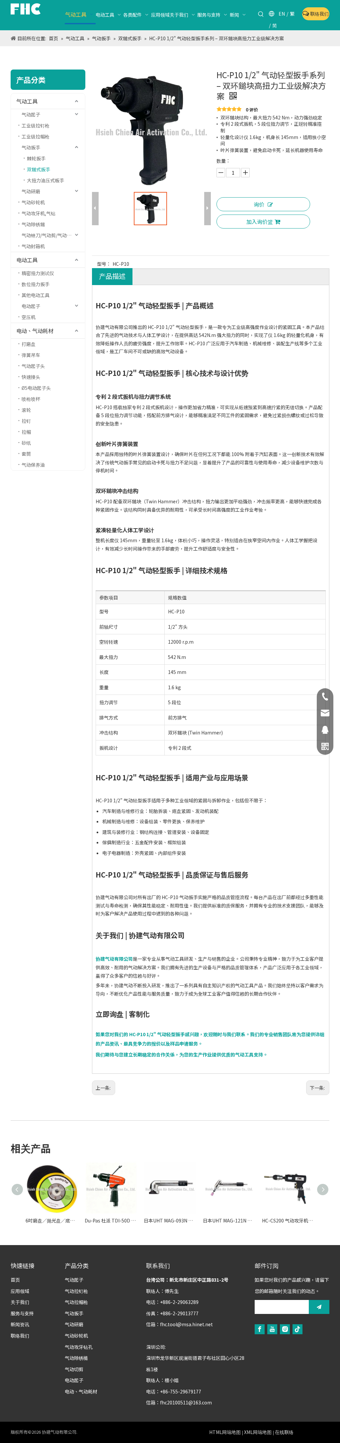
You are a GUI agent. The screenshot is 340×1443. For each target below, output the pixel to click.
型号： (104, 263)
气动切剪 (74, 1369)
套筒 (26, 453)
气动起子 (31, 114)
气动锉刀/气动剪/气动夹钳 (49, 235)
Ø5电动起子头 (36, 388)
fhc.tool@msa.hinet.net (186, 1324)
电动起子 (31, 306)
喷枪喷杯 (31, 399)
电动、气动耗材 (34, 331)
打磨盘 (29, 344)
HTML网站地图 (225, 1432)
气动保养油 (33, 464)
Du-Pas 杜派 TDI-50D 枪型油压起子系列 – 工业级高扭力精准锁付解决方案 (111, 1220)
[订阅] (319, 1307)
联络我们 (319, 13)
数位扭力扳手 (35, 284)
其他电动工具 (35, 295)
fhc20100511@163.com (186, 1402)
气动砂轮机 (33, 202)
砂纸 (26, 442)
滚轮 (26, 409)
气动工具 (27, 101)
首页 (15, 1279)
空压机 (29, 317)
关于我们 (20, 1302)
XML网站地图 (258, 1432)
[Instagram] (285, 1329)
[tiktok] (297, 1329)
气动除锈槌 (76, 1358)
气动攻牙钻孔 (79, 1347)
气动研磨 (31, 191)
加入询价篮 (259, 222)
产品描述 (112, 276)
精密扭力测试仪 (38, 273)
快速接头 (31, 377)
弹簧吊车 (31, 355)
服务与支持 (22, 1313)
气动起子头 (33, 366)
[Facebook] (260, 1329)
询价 (259, 204)
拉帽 (26, 431)
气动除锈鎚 (33, 224)
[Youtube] (272, 1329)
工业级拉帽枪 (35, 136)
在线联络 (284, 1432)
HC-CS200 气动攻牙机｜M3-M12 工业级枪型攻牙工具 (288, 1220)
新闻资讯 (20, 1324)
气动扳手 (31, 147)
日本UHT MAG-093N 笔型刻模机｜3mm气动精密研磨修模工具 (170, 1220)
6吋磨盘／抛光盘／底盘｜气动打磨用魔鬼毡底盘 (52, 1220)
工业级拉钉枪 (35, 125)
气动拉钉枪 (76, 1291)
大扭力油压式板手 (45, 180)
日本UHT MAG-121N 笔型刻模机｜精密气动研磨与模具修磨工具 (229, 1220)
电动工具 (27, 260)
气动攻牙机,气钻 (38, 213)
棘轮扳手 (36, 158)
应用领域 (20, 1291)
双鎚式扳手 (38, 169)
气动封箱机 (33, 246)
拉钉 (26, 420)
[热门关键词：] (261, 14)
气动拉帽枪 (76, 1302)
